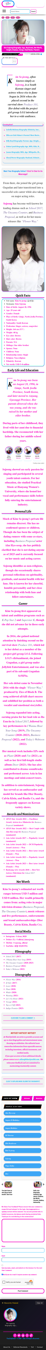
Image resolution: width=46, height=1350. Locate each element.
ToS (32, 1347)
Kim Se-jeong (10, 1150)
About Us (6, 1347)
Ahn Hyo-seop (10, 1113)
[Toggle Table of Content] (13, 61)
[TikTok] (31, 1335)
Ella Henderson (10, 1143)
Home (3, 17)
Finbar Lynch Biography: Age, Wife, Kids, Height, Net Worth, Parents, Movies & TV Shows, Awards (23, 146)
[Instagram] (27, 1335)
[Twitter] (19, 1335)
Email (3, 1256)
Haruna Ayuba (35, 54)
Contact (40, 1347)
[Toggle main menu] (4, 11)
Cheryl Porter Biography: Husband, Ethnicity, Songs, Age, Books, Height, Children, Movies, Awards (23, 157)
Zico (6, 1173)
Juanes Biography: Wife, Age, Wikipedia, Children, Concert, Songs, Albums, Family (23, 152)
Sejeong (8, 1158)
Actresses (27, 1098)
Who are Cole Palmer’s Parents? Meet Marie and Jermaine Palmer (23, 135)
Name (3, 1246)
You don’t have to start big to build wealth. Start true (7, 1192)
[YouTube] (23, 1335)
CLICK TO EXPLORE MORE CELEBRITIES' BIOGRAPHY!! (23, 1081)
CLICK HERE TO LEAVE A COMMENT (22, 1018)
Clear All (39, 1303)
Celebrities (12, 17)
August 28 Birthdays (12, 1120)
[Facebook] (15, 1335)
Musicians (18, 17)
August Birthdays (11, 1128)
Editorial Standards (20, 1347)
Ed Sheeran (9, 1135)
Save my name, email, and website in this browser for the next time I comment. (22, 1269)
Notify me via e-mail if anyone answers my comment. (20, 1274)
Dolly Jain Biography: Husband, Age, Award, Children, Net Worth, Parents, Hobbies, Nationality (38, 1196)
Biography (7, 17)
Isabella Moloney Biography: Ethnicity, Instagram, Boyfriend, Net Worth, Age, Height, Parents (23, 129)
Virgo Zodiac (9, 1166)
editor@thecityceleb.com (29, 1059)
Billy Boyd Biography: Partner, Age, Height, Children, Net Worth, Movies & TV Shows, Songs (23, 141)
